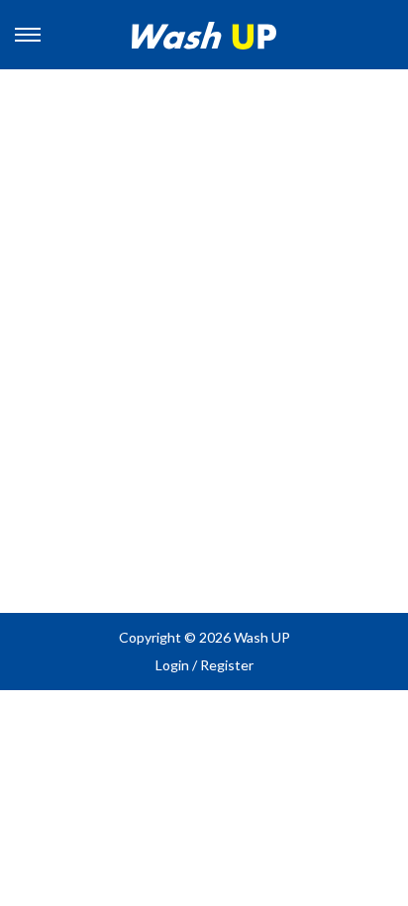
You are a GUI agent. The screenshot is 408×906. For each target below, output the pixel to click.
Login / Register (204, 664)
